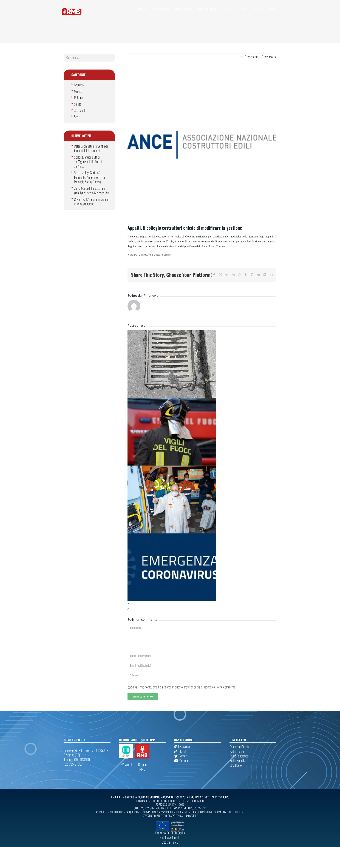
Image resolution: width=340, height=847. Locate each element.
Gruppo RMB (142, 767)
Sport (77, 116)
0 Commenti (166, 254)
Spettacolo (80, 110)
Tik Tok (181, 751)
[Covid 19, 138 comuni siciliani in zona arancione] (172, 535)
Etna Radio (236, 765)
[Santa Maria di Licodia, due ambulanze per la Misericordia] (172, 467)
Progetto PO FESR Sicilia (170, 832)
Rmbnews (133, 254)
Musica (78, 91)
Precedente (251, 56)
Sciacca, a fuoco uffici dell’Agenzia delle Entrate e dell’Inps (89, 161)
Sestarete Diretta (239, 746)
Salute (77, 104)
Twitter (182, 756)
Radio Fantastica (239, 756)
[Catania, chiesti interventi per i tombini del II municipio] (172, 332)
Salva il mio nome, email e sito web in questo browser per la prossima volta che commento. (183, 687)
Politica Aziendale (170, 837)
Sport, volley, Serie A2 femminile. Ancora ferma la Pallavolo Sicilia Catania (89, 177)
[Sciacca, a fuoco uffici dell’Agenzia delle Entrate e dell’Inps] (172, 400)
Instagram (183, 746)
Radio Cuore (237, 751)
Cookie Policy (170, 842)
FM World (126, 764)
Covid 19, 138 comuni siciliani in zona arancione (91, 201)
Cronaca (157, 254)
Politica (78, 97)
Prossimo (267, 56)
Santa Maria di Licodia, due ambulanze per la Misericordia (91, 190)
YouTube (183, 760)
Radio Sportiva (238, 760)
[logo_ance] (202, 145)
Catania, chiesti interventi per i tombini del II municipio (92, 148)
